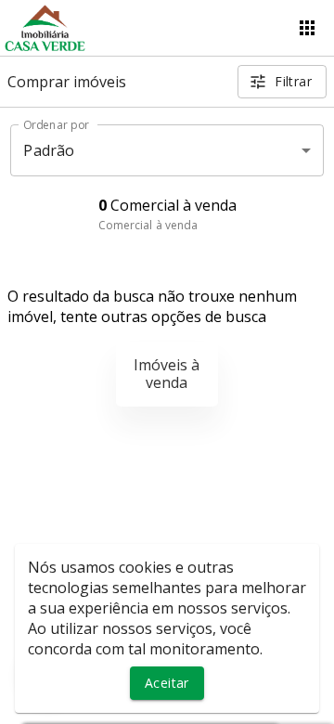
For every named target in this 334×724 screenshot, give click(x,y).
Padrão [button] (48, 150)
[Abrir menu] (307, 28)
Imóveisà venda (166, 374)
